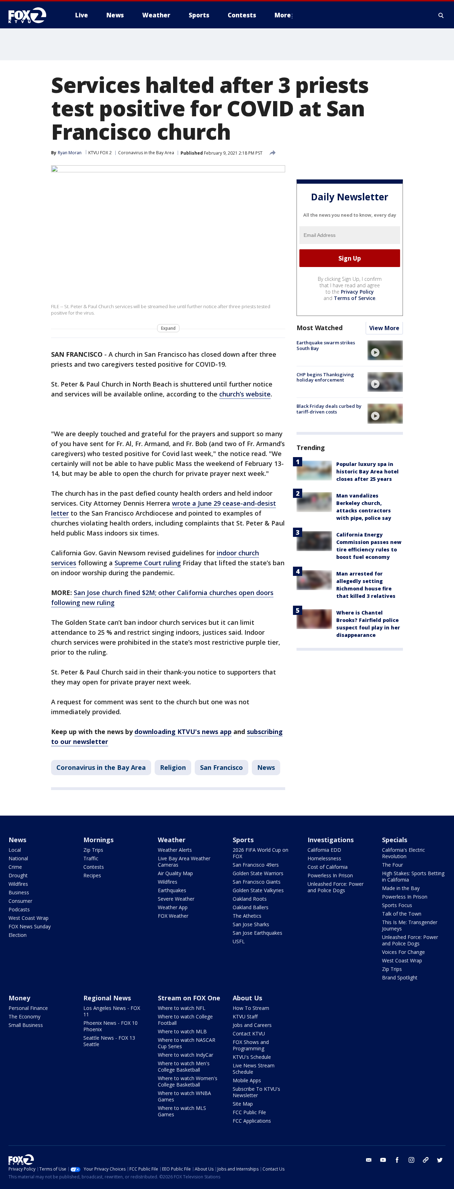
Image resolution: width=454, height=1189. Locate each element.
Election (18, 935)
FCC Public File (249, 1112)
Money (19, 998)
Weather (172, 839)
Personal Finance (28, 1008)
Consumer (20, 901)
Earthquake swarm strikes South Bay (326, 346)
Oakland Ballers (250, 907)
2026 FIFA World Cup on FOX (260, 853)
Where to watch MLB (182, 1031)
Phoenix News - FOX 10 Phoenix (110, 1026)
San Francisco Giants (257, 881)
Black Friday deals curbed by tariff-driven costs (329, 409)
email (369, 1160)
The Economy (24, 1016)
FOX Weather (173, 915)
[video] (385, 350)
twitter (439, 1160)
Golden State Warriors (258, 873)
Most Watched (320, 328)
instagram (411, 1160)
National (18, 858)
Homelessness (324, 858)
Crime (15, 866)
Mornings (98, 839)
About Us (247, 998)
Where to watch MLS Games (182, 1111)
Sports (243, 839)
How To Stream (251, 1008)
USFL (239, 941)
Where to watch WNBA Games (184, 1096)
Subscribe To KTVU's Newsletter (256, 1092)
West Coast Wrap (29, 918)
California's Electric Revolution (403, 853)
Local (15, 849)
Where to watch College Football (185, 1019)
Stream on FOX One (189, 998)
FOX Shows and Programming (251, 1045)
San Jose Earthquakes (257, 932)
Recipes (92, 875)
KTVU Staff (245, 1016)
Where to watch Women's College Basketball (187, 1081)
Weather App (173, 907)
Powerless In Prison (330, 875)
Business (19, 892)
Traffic (90, 858)
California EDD (324, 849)
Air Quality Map (175, 873)
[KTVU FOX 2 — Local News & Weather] (32, 15)
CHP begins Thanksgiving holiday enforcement (325, 377)
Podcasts (19, 909)
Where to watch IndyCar (185, 1054)
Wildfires (18, 883)
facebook (397, 1160)
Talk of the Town (401, 913)
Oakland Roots (250, 898)
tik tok (425, 1160)
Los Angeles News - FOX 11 (111, 1011)
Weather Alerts (175, 849)
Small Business (26, 1025)
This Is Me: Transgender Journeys (409, 925)
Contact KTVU (249, 1033)
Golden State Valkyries (258, 890)
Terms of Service (354, 298)
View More (384, 328)
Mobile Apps (247, 1080)
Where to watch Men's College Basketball (184, 1066)
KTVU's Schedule (252, 1057)
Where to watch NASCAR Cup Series (186, 1043)
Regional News (107, 998)
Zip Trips (93, 849)
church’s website (245, 394)
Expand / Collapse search (441, 15)
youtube (383, 1160)
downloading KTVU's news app (183, 731)
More (283, 15)
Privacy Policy (357, 292)
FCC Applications (252, 1120)
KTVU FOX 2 (100, 153)
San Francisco (221, 767)
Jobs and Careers (252, 1025)
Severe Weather (176, 898)
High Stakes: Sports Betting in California (413, 876)
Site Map (243, 1103)
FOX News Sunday (30, 926)
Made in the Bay (401, 888)
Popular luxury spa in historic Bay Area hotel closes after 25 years (367, 472)
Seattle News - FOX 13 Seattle (109, 1041)
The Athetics (247, 915)
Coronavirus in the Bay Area (146, 153)
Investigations (331, 839)
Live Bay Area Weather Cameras (184, 861)
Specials (394, 839)
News (266, 767)
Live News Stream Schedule (254, 1068)
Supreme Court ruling (148, 563)
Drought (18, 875)
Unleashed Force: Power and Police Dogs (336, 887)
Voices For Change (403, 952)
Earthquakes (172, 890)
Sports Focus (397, 905)
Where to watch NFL (181, 1008)
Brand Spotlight (399, 977)
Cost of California (328, 866)
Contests (93, 866)
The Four (392, 864)
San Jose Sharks (251, 924)
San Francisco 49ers (256, 864)
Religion (173, 767)
